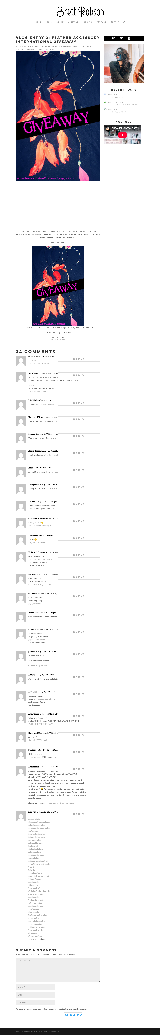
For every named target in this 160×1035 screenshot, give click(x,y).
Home (39, 22)
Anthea (31, 675)
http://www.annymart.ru (38, 391)
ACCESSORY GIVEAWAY (39, 46)
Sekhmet (32, 574)
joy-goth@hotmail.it (36, 603)
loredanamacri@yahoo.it (44, 699)
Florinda (32, 535)
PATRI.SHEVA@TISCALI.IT (40, 724)
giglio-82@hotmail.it (36, 639)
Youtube (101, 22)
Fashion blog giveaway (61, 46)
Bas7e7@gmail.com (42, 584)
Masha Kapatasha (36, 451)
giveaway (76, 46)
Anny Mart (33, 373)
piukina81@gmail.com (38, 666)
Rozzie (31, 612)
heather (31, 501)
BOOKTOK (89, 22)
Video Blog (29, 49)
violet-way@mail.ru (56, 455)
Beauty (61, 22)
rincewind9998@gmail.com (40, 740)
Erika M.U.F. (33, 552)
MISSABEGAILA (35, 400)
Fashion (49, 22)
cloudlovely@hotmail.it (44, 363)
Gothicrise (33, 593)
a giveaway (58, 339)
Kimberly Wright (35, 417)
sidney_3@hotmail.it (43, 559)
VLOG (38, 49)
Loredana (32, 692)
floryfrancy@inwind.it (37, 542)
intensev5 (32, 434)
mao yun (32, 812)
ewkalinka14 (33, 518)
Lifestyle (73, 22)
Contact (114, 22)
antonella (32, 629)
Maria (30, 468)
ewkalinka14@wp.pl (42, 525)
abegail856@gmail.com (45, 404)
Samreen (32, 750)
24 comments (48, 49)
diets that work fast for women (61, 803)
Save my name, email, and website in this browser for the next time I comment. (53, 1009)
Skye (30, 356)
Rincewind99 (34, 733)
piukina (31, 651)
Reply (79, 358)
